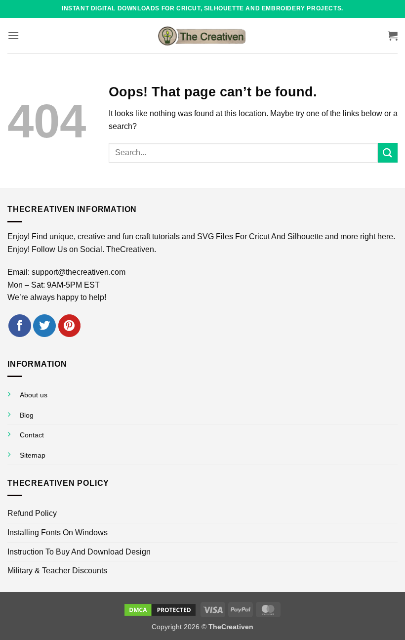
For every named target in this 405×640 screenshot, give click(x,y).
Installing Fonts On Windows (57, 532)
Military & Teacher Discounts (57, 570)
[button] (13, 35)
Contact (32, 435)
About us (33, 395)
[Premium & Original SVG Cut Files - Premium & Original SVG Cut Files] (202, 35)
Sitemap (32, 455)
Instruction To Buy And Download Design (79, 552)
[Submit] (388, 152)
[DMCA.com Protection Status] (160, 609)
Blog (27, 415)
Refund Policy (32, 513)
